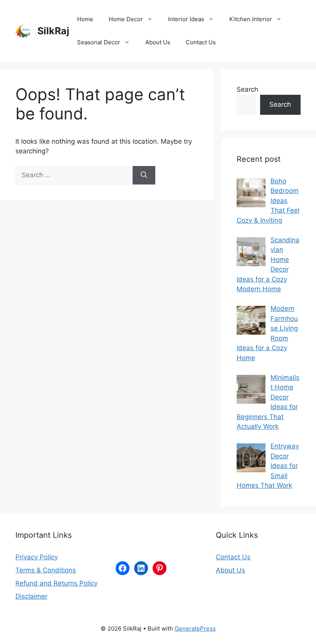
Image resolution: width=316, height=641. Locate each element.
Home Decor (126, 19)
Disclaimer (31, 596)
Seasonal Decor (98, 42)
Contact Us (201, 42)
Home (85, 19)
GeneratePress (195, 628)
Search (247, 89)
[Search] (144, 175)
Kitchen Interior (250, 19)
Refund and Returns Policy (56, 583)
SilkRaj (53, 31)
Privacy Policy (36, 557)
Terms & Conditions (45, 570)
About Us (157, 42)
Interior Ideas (186, 19)
